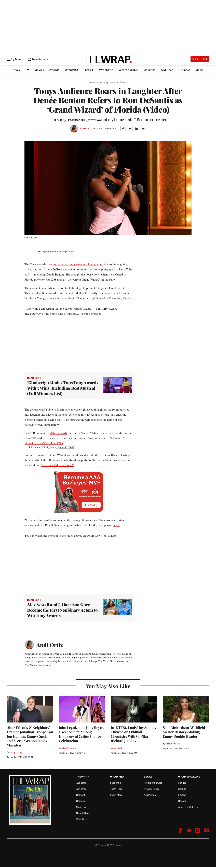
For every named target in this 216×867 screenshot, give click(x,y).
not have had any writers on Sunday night (78, 264)
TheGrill (88, 70)
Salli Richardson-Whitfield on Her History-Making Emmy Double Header (184, 731)
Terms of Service (153, 782)
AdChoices (150, 794)
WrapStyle (106, 70)
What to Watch (129, 70)
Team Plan (116, 788)
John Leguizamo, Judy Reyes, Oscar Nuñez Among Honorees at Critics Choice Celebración (81, 734)
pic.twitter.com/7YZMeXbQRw (43, 443)
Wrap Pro (117, 776)
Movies (39, 70)
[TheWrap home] (108, 59)
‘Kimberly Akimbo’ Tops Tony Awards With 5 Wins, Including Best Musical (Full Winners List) (62, 388)
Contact (80, 794)
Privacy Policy (151, 788)
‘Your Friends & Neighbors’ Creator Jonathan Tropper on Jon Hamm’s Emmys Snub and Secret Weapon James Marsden (30, 736)
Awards (54, 70)
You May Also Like (108, 686)
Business (184, 70)
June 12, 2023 (66, 447)
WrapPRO (71, 70)
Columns (149, 70)
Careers (80, 800)
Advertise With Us (188, 807)
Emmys (182, 794)
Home (92, 82)
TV (27, 70)
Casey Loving (15, 752)
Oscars (182, 800)
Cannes (182, 782)
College (182, 788)
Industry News (107, 82)
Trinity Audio (56, 251)
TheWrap (82, 776)
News (16, 70)
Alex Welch (118, 748)
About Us (81, 782)
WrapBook (82, 819)
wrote (116, 525)
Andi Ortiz (84, 128)
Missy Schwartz (68, 748)
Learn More (116, 794)
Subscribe (200, 59)
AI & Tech (167, 70)
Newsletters (40, 59)
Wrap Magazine (189, 776)
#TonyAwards (58, 433)
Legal (148, 776)
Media (199, 70)
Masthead (81, 807)
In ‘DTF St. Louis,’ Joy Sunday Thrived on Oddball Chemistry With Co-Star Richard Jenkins (133, 734)
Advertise (81, 788)
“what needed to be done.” (57, 465)
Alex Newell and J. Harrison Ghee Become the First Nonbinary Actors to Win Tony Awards (62, 610)
